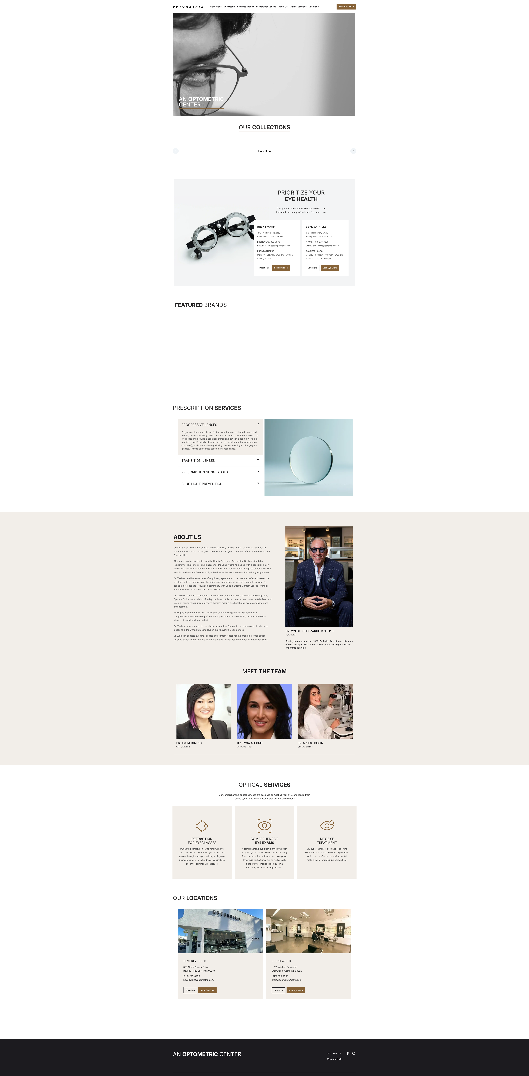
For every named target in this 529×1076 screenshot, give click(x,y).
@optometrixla (334, 1059)
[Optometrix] (189, 7)
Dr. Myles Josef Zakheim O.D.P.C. (309, 631)
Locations (314, 6)
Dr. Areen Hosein (310, 743)
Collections (216, 6)
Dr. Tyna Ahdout (250, 743)
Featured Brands (245, 6)
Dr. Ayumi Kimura (189, 743)
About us (283, 6)
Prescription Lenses (266, 6)
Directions (264, 268)
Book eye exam (346, 6)
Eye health (229, 6)
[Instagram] (353, 1053)
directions (312, 268)
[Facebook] (347, 1053)
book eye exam (281, 268)
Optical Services (298, 6)
